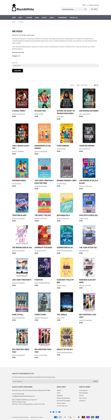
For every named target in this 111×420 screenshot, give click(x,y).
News (37, 17)
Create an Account (94, 5)
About (52, 17)
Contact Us (74, 17)
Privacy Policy (61, 403)
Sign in (84, 5)
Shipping (59, 395)
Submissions (62, 17)
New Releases (83, 393)
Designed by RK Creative (36, 417)
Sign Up (95, 381)
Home (14, 17)
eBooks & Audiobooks (63, 398)
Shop (20, 17)
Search (59, 390)
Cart (95, 9)
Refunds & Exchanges (63, 400)
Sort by (72, 85)
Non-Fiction (83, 398)
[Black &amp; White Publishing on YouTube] (59, 412)
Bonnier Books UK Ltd (19, 402)
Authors (29, 17)
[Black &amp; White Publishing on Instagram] (56, 412)
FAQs (58, 393)
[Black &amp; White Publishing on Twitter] (50, 412)
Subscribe (15, 62)
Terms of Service (62, 406)
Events (44, 17)
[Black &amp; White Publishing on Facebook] (53, 412)
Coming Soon (83, 390)
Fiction (81, 395)
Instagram (15, 56)
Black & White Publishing (22, 417)
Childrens (82, 400)
